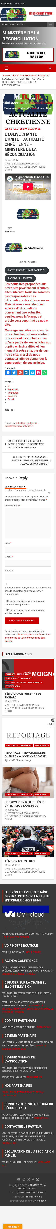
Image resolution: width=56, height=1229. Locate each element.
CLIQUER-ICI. (41, 1118)
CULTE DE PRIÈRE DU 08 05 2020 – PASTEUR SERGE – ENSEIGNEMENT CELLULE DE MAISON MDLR (26, 444)
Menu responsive (50, 24)
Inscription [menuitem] (19, 3)
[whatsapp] (44, 373)
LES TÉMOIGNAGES (18, 654)
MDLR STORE (33, 952)
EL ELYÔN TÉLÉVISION (16, 937)
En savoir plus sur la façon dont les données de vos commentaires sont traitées (27, 637)
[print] (38, 373)
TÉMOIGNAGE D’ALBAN (20, 861)
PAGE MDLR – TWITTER (20, 278)
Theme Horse (33, 1196)
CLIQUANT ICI (34, 1077)
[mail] (32, 373)
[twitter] (14, 373)
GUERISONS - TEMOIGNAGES (19, 678)
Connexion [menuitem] (6, 3)
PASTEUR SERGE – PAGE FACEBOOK (26, 270)
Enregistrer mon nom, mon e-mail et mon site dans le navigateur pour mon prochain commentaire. (28, 591)
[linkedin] (26, 373)
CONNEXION (43, 1027)
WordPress (40, 1200)
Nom (8, 543)
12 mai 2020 (11, 160)
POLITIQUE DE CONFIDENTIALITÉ (26, 1192)
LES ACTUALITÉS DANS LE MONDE (22, 129)
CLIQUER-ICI (9, 1143)
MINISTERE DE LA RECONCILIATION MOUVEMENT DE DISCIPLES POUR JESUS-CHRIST (25, 166)
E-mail (9, 557)
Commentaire (12, 505)
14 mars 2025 (11, 810)
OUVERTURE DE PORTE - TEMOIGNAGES (24, 682)
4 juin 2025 (10, 760)
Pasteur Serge (24, 760)
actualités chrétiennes (26, 423)
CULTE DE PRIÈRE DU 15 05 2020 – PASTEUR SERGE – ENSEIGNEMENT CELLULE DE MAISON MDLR (30, 460)
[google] (20, 373)
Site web (9, 570)
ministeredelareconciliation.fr (19, 426)
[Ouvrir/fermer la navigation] (6, 68)
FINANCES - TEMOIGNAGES (18, 674)
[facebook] (8, 373)
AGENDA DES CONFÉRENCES (18, 974)
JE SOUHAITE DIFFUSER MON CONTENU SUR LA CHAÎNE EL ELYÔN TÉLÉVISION (27, 1009)
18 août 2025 (11, 701)
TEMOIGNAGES (13, 686)
